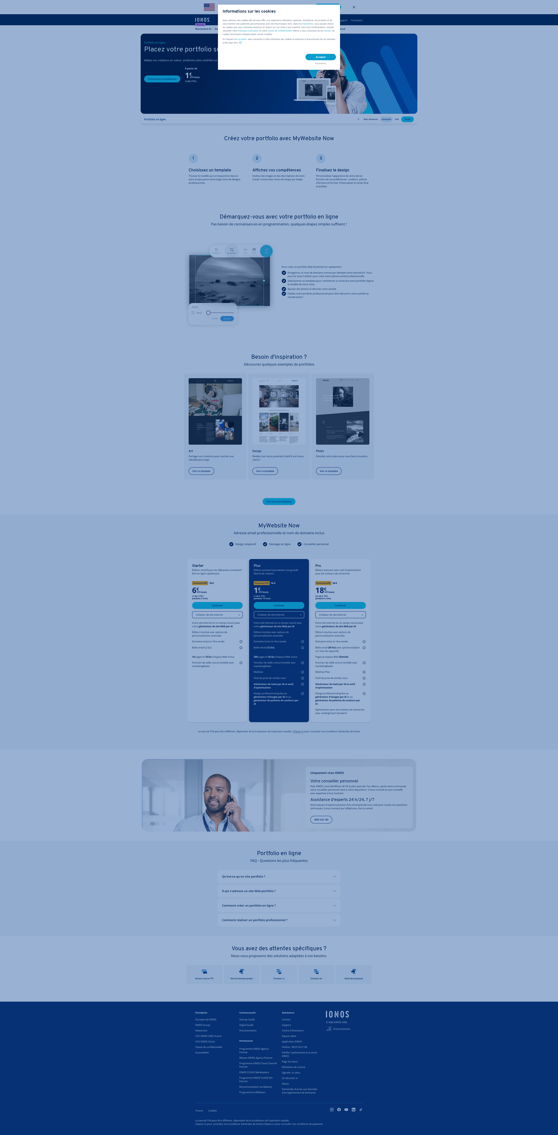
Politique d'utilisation (248, 30)
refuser (327, 30)
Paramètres (307, 23)
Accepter (242, 39)
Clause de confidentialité (280, 30)
